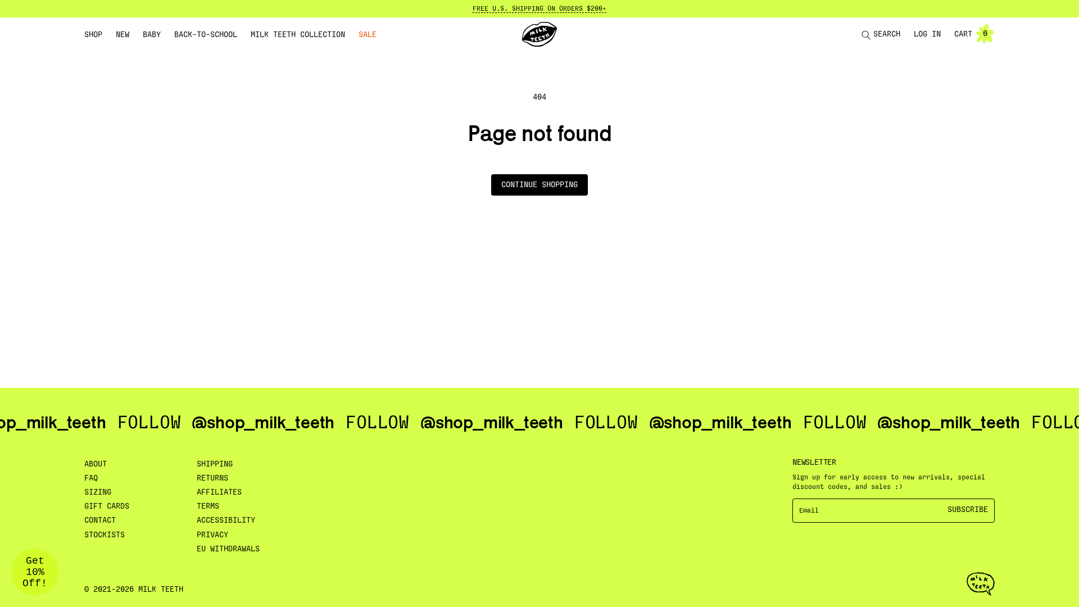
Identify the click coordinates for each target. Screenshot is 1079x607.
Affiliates (219, 492)
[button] (93, 35)
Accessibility (226, 520)
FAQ (91, 478)
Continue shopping (539, 185)
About (95, 464)
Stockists (104, 535)
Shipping (215, 464)
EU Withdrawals (228, 549)
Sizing (97, 492)
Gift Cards (106, 506)
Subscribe (967, 510)
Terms (208, 506)
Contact (100, 520)
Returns (212, 478)
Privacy (212, 535)
